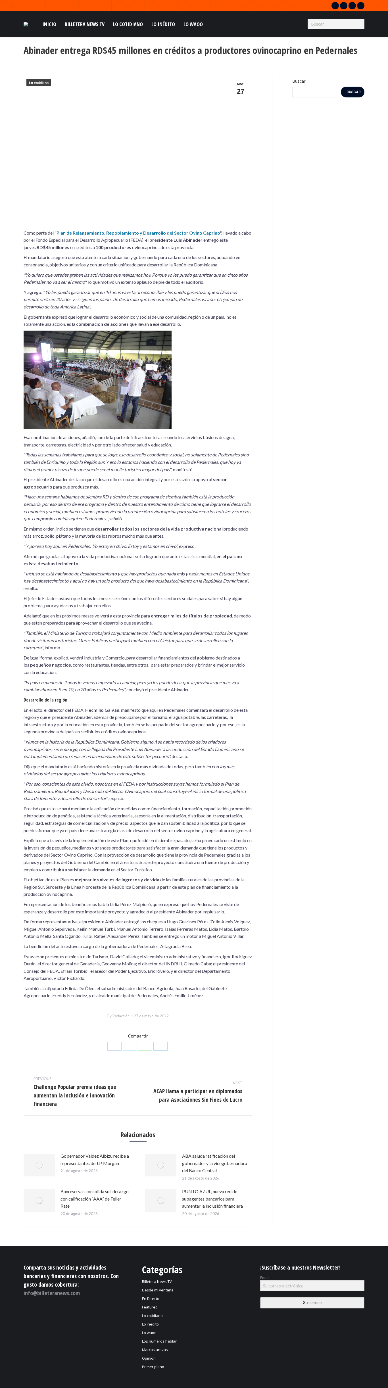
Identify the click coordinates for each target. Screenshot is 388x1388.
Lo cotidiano (39, 83)
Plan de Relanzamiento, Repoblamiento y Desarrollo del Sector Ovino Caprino (138, 232)
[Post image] (39, 1165)
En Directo (150, 1298)
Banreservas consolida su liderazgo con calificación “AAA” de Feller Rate (95, 1199)
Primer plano (153, 1366)
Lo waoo (149, 1332)
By (118, 1016)
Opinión (149, 1358)
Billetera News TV (157, 1281)
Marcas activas (155, 1349)
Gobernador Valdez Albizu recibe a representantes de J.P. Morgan (95, 1159)
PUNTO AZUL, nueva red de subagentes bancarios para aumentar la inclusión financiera (212, 1199)
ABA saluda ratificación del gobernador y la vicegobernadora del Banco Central (214, 1163)
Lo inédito (150, 1324)
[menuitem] (49, 24)
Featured (150, 1307)
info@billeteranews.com (52, 1293)
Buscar (299, 81)
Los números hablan (160, 1341)
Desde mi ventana (158, 1290)
